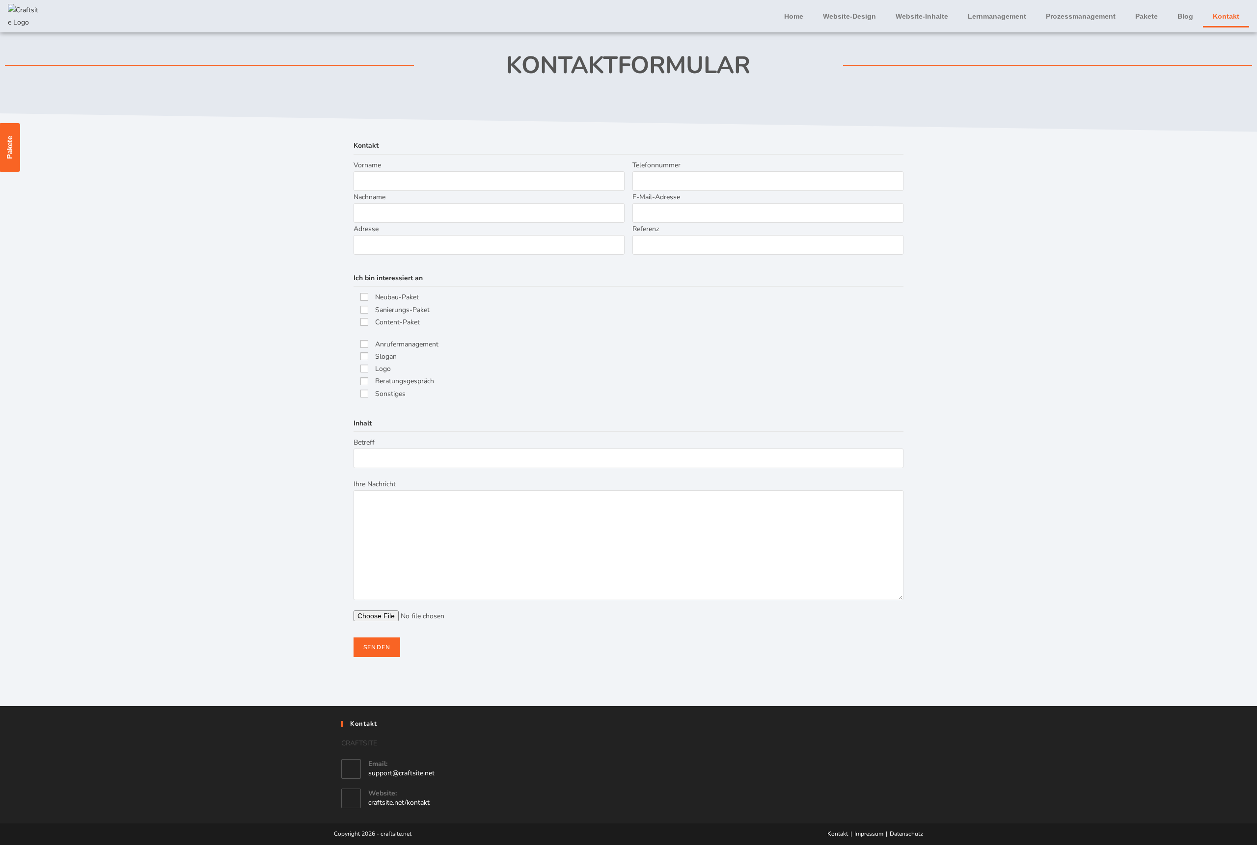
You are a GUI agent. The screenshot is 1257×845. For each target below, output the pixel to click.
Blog (1185, 16)
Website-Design (849, 16)
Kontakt (1226, 16)
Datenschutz (906, 834)
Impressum (868, 834)
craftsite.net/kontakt (399, 802)
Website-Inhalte (922, 16)
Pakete (1146, 16)
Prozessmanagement (1081, 16)
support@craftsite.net (401, 773)
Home (793, 16)
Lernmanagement (997, 16)
